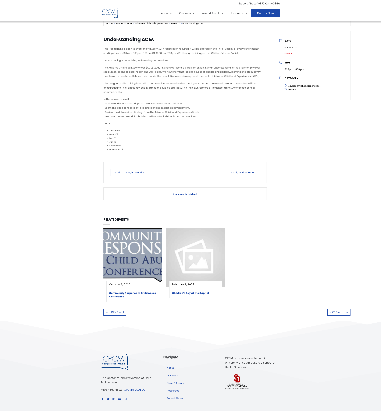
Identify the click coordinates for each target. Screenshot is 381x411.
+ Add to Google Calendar (129, 172)
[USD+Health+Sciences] (237, 376)
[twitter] (108, 399)
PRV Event (117, 312)
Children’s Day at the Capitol (190, 293)
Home (109, 23)
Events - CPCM (124, 23)
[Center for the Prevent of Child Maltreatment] (109, 7)
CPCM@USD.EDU (134, 390)
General (175, 23)
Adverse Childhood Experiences (151, 23)
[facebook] (102, 399)
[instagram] (114, 399)
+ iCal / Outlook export (243, 172)
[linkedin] (119, 399)
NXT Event (336, 312)
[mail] (125, 399)
